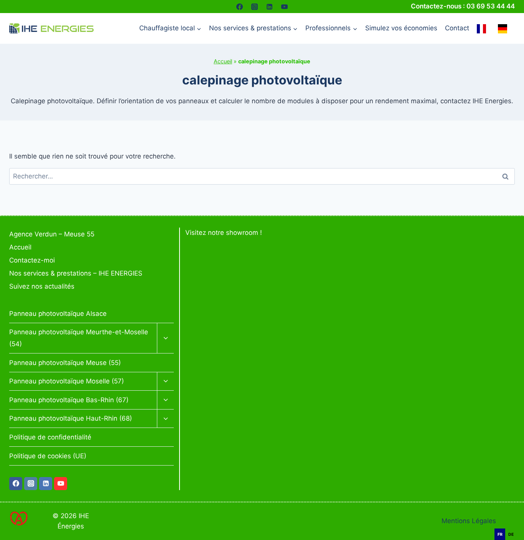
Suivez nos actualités (41, 286)
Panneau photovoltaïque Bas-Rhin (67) (69, 400)
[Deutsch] (504, 28)
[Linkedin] (269, 6)
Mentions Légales (469, 521)
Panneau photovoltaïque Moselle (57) (66, 381)
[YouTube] (284, 6)
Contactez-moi (32, 260)
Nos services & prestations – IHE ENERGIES (75, 273)
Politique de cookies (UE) (47, 456)
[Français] (483, 28)
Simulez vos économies (401, 28)
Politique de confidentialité (50, 437)
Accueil (223, 61)
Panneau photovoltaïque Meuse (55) (65, 363)
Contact (457, 28)
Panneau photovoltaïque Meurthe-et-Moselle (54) (78, 338)
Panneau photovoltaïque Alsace (58, 313)
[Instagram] (254, 6)
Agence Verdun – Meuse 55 (51, 234)
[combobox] (512, 524)
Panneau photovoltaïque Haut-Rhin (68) (70, 418)
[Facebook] (239, 6)
